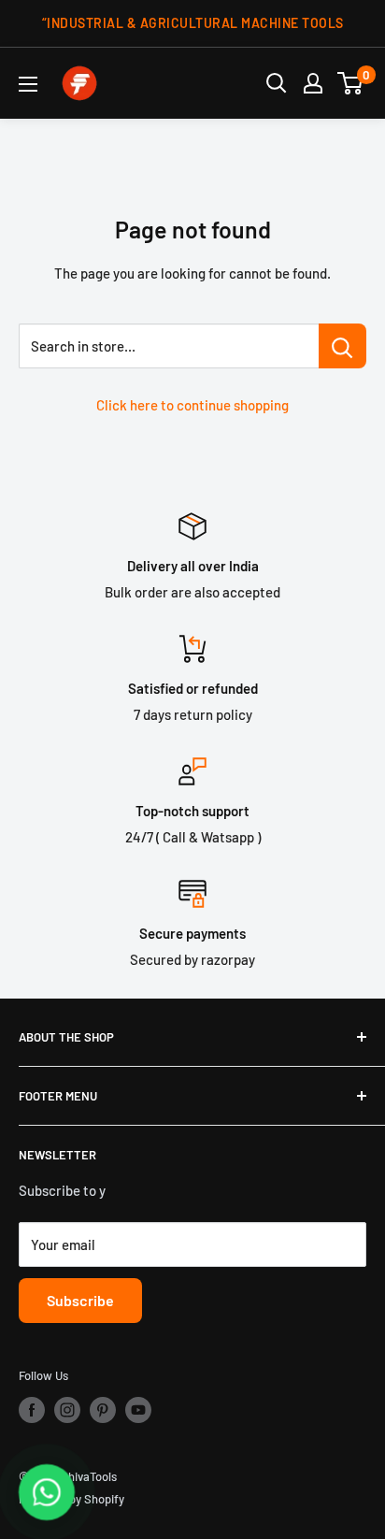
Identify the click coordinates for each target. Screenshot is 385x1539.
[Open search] (276, 83)
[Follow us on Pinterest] (103, 1410)
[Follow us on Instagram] (67, 1410)
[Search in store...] (342, 346)
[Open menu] (28, 84)
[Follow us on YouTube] (138, 1410)
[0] (351, 83)
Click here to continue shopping (192, 404)
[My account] (313, 83)
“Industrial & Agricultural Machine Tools (193, 23)
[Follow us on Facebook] (32, 1410)
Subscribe (80, 1300)
